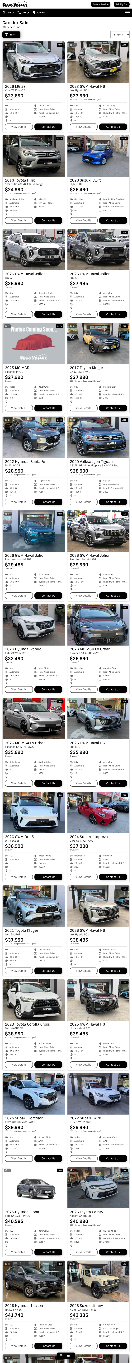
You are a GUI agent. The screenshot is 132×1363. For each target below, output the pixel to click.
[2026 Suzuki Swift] (98, 156)
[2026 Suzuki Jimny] (98, 1281)
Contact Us (48, 126)
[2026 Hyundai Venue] (34, 625)
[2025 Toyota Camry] (98, 1187)
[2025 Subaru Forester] (34, 1094)
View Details (19, 126)
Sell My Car (122, 4)
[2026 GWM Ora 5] (34, 812)
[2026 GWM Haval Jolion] (34, 249)
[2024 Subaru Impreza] (98, 812)
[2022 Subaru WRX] (98, 1094)
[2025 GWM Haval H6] (98, 1000)
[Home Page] (15, 4)
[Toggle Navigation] (127, 13)
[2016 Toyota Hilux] (34, 156)
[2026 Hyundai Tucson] (34, 1281)
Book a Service (100, 4)
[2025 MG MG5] (34, 343)
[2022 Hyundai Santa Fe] (34, 437)
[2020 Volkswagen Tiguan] (98, 437)
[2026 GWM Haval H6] (98, 718)
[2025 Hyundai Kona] (34, 1187)
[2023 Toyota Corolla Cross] (34, 1000)
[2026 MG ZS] (34, 62)
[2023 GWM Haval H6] (98, 62)
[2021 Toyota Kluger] (34, 906)
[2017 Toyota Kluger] (98, 343)
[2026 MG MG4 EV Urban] (98, 625)
